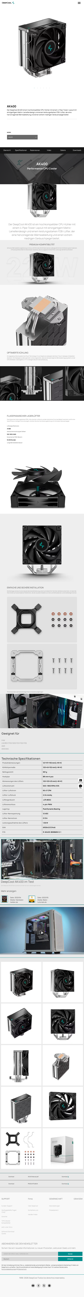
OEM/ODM (78, 1199)
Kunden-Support (7, 1206)
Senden (70, 1254)
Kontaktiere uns (33, 1210)
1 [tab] (34, 88)
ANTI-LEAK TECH (7, 1227)
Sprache (70, 1259)
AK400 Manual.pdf (33, 1177)
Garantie (4, 1216)
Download (65, 1177)
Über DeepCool (33, 1206)
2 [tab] (37, 88)
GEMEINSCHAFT (56, 1199)
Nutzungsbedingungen (9, 1269)
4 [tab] (44, 88)
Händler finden (32, 1214)
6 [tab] (50, 88)
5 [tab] (47, 88)
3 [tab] (40, 88)
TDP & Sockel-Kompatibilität (6, 1222)
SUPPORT (6, 1199)
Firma (30, 1199)
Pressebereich (53, 1210)
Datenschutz (22, 1269)
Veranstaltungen (54, 1206)
